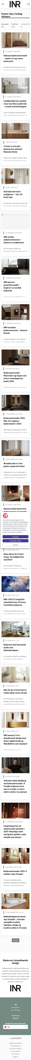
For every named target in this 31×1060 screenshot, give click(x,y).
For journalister (16, 1051)
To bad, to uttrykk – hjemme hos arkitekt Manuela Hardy (13, 149)
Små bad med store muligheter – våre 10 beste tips (13, 194)
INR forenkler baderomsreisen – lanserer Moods (15, 330)
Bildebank (15, 1018)
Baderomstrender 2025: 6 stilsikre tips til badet (15, 872)
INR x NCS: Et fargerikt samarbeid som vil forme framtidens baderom (15, 602)
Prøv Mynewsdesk (15, 1048)
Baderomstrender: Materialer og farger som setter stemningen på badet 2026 (15, 377)
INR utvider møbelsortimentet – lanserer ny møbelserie (14, 240)
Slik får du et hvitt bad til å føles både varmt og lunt (15, 691)
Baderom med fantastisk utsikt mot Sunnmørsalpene (15, 647)
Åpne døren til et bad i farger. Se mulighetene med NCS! (14, 557)
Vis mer (15, 940)
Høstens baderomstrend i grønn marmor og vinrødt (15, 510)
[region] (15, 530)
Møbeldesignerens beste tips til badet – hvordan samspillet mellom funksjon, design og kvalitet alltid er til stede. (15, 922)
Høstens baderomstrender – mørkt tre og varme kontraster (15, 58)
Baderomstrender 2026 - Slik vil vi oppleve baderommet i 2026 (15, 421)
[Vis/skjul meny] (3, 4)
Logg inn (15, 1056)
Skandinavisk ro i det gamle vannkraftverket (14, 464)
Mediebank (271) (14, 25)
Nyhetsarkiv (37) (5, 25)
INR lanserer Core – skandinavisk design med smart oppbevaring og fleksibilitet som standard (15, 739)
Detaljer (15, 544)
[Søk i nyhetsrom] (28, 4)
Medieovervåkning (15, 1043)
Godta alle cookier (15, 540)
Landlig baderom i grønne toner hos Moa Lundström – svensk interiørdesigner (15, 104)
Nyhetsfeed (15, 1054)
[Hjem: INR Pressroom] (15, 4)
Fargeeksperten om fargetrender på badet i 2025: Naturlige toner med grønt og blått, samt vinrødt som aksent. (15, 831)
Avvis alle (15, 536)
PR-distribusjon (15, 1046)
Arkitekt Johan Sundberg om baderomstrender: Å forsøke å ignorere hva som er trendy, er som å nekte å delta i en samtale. (15, 786)
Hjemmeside (15, 1015)
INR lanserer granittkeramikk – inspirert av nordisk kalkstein (12, 286)
